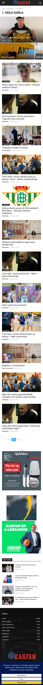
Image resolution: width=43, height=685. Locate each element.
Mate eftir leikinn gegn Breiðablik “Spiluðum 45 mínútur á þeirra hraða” (19, 395)
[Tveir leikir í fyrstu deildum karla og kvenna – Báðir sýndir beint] (21, 322)
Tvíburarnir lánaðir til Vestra (15, 148)
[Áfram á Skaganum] (17, 51)
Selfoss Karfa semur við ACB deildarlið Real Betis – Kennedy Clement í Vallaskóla (20, 210)
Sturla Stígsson (6, 150)
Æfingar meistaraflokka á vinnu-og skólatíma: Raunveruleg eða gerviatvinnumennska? (26, 588)
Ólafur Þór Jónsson (7, 368)
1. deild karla (6, 34)
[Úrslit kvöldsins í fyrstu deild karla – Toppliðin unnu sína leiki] (21, 104)
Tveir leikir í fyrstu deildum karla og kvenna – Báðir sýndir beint (18, 335)
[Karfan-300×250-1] (21, 537)
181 (19, 439)
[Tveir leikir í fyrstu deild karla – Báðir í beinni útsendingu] (21, 261)
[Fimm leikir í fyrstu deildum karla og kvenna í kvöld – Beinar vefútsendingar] (21, 164)
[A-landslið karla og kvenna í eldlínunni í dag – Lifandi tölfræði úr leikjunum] (8, 601)
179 (8, 439)
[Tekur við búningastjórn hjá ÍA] (21, 29)
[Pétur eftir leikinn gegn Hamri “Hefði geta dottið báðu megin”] (21, 413)
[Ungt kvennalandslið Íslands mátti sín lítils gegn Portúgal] (8, 579)
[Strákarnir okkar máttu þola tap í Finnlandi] (8, 568)
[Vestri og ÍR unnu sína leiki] (21, 293)
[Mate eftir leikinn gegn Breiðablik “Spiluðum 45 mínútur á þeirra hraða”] (21, 382)
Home (4, 9)
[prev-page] (3, 439)
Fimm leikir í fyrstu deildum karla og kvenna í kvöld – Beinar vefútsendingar (20, 178)
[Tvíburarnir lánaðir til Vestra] (21, 135)
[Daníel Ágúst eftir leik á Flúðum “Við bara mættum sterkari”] (21, 72)
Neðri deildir (10, 9)
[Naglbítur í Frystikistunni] (21, 353)
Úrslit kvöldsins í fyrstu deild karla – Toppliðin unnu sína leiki (19, 117)
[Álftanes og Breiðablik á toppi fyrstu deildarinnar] (21, 230)
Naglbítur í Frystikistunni (13, 365)
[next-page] (24, 439)
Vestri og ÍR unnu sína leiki (14, 305)
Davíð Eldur (5, 90)
